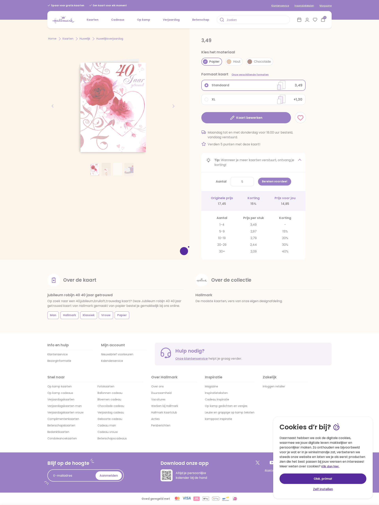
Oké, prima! (323, 478)
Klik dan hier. (330, 466)
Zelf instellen (323, 489)
